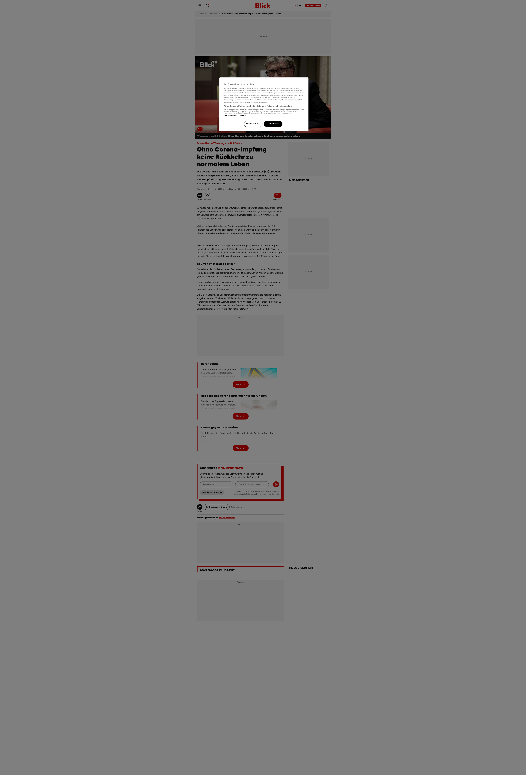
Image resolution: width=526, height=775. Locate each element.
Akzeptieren (273, 124)
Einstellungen (253, 124)
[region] (263, 104)
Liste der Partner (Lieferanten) (235, 115)
